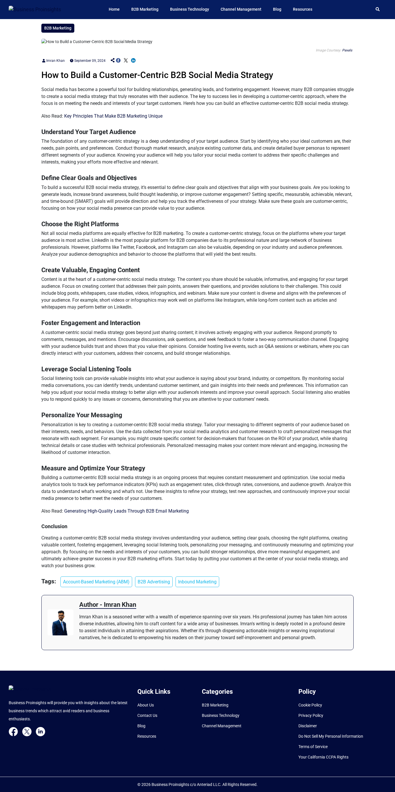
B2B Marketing (144, 9)
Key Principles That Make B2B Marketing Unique (113, 116)
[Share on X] (126, 60)
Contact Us (147, 715)
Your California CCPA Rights (323, 757)
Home (114, 9)
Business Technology (189, 9)
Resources (302, 9)
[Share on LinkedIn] (133, 60)
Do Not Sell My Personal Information (330, 736)
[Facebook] (13, 731)
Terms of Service (313, 746)
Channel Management (241, 9)
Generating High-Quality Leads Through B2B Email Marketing (126, 511)
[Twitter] (27, 731)
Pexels (347, 50)
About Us (145, 705)
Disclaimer (307, 726)
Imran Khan (55, 61)
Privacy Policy (310, 715)
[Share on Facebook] (118, 60)
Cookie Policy (310, 705)
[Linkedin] (40, 731)
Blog (277, 9)
